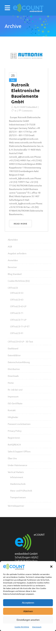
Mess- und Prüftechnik (21, 490)
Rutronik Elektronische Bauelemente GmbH (25, 93)
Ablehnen (28, 611)
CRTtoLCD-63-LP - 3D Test (20, 341)
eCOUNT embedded (27, 107)
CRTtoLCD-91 (16, 333)
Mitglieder (13, 417)
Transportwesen (18, 497)
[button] (51, 566)
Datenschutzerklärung (19, 362)
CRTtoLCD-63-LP (18, 306)
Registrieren (14, 437)
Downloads (13, 375)
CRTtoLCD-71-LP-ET (20, 326)
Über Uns (12, 458)
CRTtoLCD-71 (16, 313)
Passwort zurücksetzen (19, 423)
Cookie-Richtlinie (22, 627)
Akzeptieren (28, 602)
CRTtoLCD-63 (16, 299)
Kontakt (12, 410)
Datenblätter (14, 355)
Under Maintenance (17, 465)
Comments (27, 110)
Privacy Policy (14, 430)
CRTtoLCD (13, 287)
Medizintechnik (18, 483)
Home (11, 382)
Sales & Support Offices (19, 451)
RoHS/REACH (14, 444)
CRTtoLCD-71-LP (18, 319)
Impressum (36, 627)
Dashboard (13, 348)
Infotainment (16, 477)
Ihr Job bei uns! (15, 389)
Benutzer (12, 267)
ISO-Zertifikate (15, 403)
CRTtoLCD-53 (16, 292)
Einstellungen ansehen (28, 620)
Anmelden (13, 260)
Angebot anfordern (17, 253)
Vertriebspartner (16, 505)
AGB (10, 246)
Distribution (14, 369)
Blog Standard (14, 274)
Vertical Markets (16, 472)
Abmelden (13, 239)
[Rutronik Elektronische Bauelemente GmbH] (26, 55)
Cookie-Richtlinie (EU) (19, 280)
